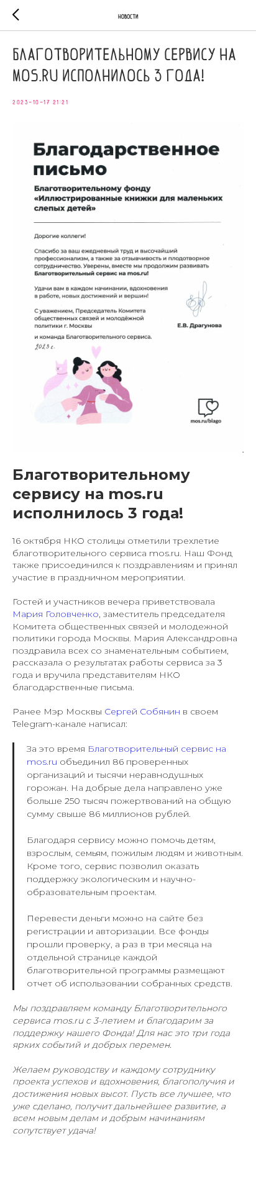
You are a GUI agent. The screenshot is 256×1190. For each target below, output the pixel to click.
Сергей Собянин (142, 711)
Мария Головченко (55, 614)
